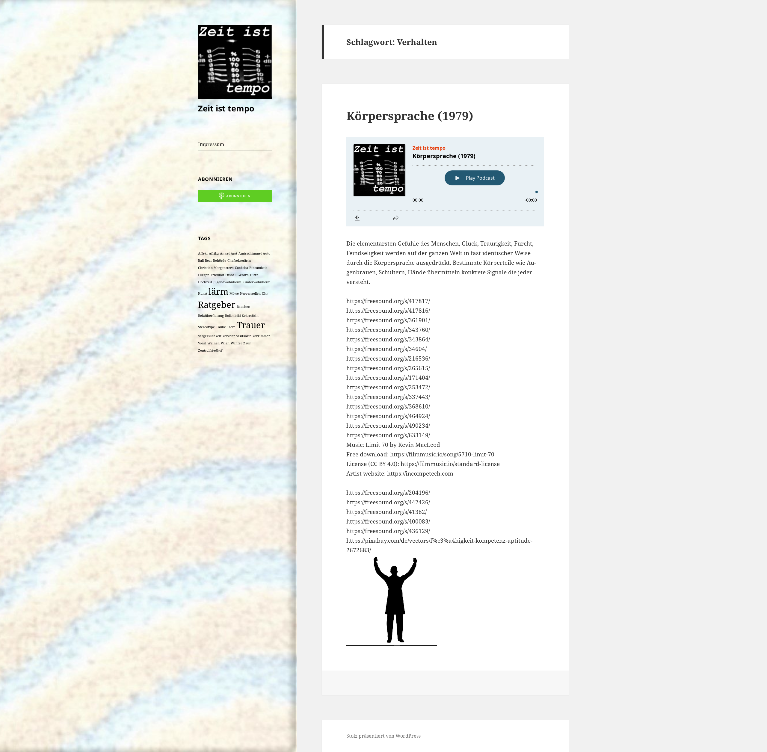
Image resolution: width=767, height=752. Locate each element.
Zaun (247, 343)
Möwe (234, 293)
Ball (201, 260)
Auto (266, 253)
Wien (225, 343)
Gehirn (243, 275)
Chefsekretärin (239, 260)
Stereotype (206, 327)
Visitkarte (243, 336)
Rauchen (243, 307)
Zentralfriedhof (210, 350)
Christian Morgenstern (216, 268)
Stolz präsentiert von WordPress (383, 736)
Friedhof (217, 275)
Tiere (231, 327)
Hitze (254, 275)
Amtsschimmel (250, 253)
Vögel (202, 343)
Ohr (265, 293)
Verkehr (229, 336)
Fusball (230, 275)
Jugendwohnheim (227, 282)
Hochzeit (205, 282)
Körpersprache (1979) (409, 115)
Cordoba (241, 268)
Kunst (202, 293)
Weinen (213, 343)
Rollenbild (233, 316)
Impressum (211, 144)
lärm (218, 291)
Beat (208, 260)
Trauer (251, 325)
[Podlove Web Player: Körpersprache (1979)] (445, 181)
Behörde (219, 260)
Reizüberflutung (211, 316)
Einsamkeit (258, 268)
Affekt (203, 253)
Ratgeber (216, 305)
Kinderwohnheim (256, 282)
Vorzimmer (261, 336)
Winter (236, 343)
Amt (234, 253)
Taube (221, 327)
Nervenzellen (250, 293)
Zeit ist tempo (226, 108)
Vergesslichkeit (209, 336)
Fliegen (203, 275)
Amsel (225, 253)
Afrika (214, 253)
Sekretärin (250, 316)
